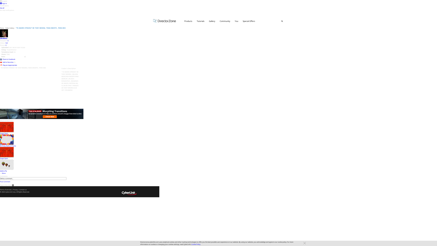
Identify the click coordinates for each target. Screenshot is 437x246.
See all (2, 8)
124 (6, 43)
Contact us (23, 190)
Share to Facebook (9, 59)
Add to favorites (8, 62)
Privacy (15, 190)
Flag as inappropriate (10, 65)
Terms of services (5, 190)
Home (2, 28)
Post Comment (5, 182)
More (4, 173)
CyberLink (8, 192)
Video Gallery (9, 28)
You (236, 21)
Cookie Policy (195, 244)
